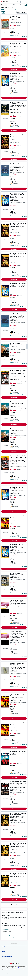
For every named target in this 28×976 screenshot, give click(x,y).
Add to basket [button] (14, 39)
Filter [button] (4, 12)
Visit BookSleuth (5, 929)
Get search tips (5, 933)
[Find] (26, 5)
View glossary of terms (7, 935)
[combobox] (16, 5)
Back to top (14, 943)
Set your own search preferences (9, 938)
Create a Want (5, 920)
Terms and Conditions (19, 967)
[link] (26, 10)
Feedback (26, 346)
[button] (23, 36)
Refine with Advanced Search (9, 9)
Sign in (22, 1)
